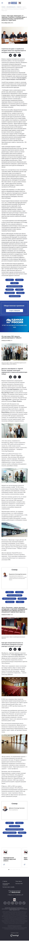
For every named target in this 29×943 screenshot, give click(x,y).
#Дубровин (22, 832)
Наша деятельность (11, 6)
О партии (5, 881)
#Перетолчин (10, 601)
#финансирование (14, 296)
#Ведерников (22, 598)
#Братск (19, 822)
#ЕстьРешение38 (14, 826)
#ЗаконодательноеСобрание (14, 286)
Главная (3, 6)
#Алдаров (19, 279)
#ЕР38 (9, 592)
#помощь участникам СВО (14, 595)
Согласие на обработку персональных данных (14, 928)
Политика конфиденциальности (14, 926)
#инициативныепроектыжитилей (14, 829)
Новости (19, 6)
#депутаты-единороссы (9, 598)
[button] (10, 869)
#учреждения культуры (9, 832)
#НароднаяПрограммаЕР (15, 835)
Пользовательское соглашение (14, 925)
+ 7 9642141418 (14, 892)
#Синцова (9, 289)
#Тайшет (19, 592)
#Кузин (20, 601)
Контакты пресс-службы (8, 887)
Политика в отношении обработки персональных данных (14, 927)
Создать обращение (14, 310)
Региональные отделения (6, 884)
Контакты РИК (19, 883)
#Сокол (19, 289)
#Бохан (14, 283)
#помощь (20, 292)
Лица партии (19, 881)
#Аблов (9, 279)
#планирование (9, 292)
